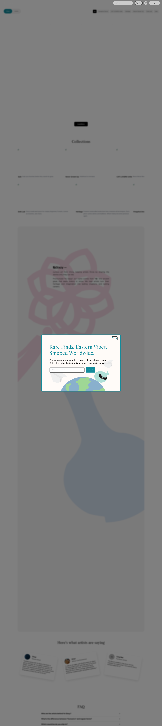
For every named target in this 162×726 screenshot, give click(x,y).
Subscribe (90, 370)
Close (114, 338)
